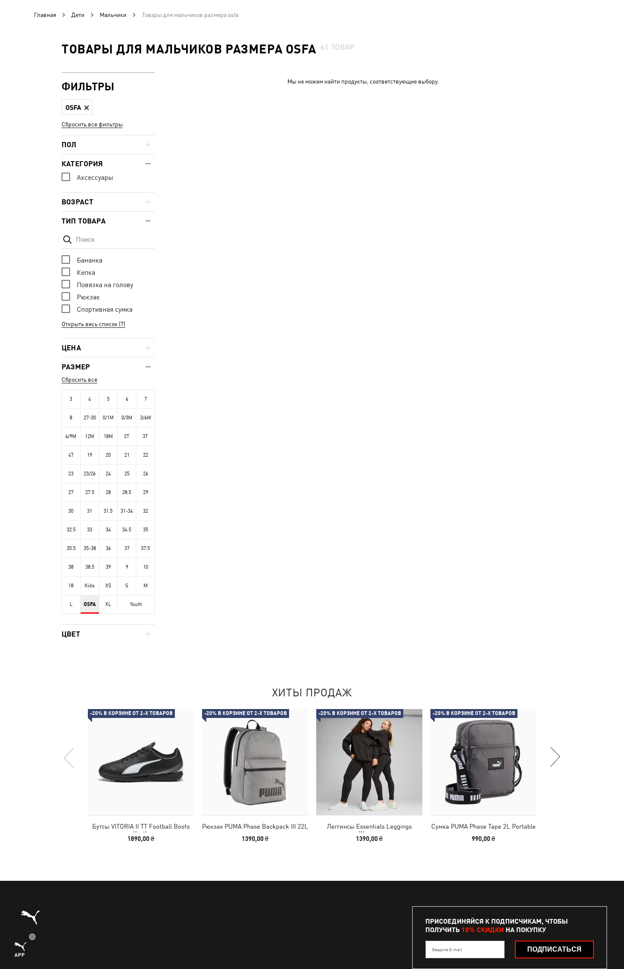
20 (108, 455)
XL (108, 604)
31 (89, 511)
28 (108, 492)
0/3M (126, 418)
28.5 (126, 492)
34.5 (126, 530)
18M (108, 436)
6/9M (70, 436)
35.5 (71, 548)
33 (89, 530)
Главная (45, 14)
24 (108, 474)
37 (126, 548)
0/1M (108, 418)
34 (108, 530)
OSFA (90, 604)
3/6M (145, 418)
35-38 (90, 548)
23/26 (90, 474)
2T (126, 436)
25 (126, 474)
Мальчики (113, 14)
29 (145, 492)
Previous (69, 757)
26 (145, 474)
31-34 (127, 511)
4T (71, 455)
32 (145, 511)
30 (70, 511)
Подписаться (554, 949)
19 (89, 455)
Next (554, 757)
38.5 (89, 567)
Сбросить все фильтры (92, 124)
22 (145, 455)
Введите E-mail (447, 949)
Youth (136, 604)
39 (108, 567)
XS (108, 586)
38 (70, 567)
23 (70, 474)
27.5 (89, 492)
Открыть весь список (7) (93, 324)
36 (108, 548)
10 (145, 567)
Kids (89, 586)
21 (126, 455)
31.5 (108, 511)
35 (145, 530)
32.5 (71, 530)
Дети (77, 14)
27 (70, 492)
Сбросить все (79, 379)
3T (145, 436)
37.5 (145, 548)
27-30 (90, 418)
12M (89, 436)
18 (70, 586)
